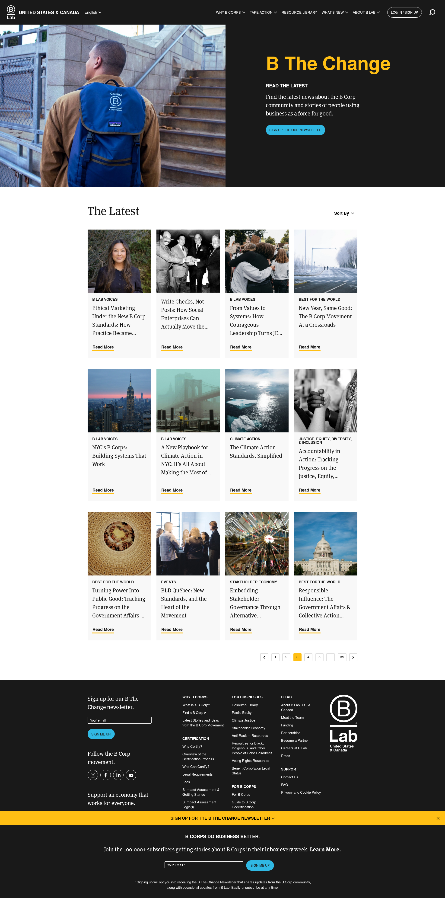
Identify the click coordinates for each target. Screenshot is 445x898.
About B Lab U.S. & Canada (296, 707)
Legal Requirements (197, 774)
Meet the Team (292, 717)
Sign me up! (101, 734)
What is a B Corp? (196, 704)
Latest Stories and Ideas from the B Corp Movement (203, 722)
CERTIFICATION (195, 738)
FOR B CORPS (244, 786)
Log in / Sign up (404, 12)
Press (285, 755)
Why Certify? (192, 746)
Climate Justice (243, 720)
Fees (186, 781)
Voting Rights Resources (250, 760)
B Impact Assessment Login (199, 804)
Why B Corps (228, 12)
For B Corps (241, 794)
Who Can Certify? (195, 766)
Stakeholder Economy (248, 727)
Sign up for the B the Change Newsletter (220, 818)
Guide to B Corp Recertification (244, 804)
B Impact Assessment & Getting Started (200, 792)
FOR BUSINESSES (247, 697)
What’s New (333, 12)
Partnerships (290, 732)
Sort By (341, 213)
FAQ (284, 784)
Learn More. (325, 849)
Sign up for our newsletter (295, 130)
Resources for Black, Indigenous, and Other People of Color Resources (252, 748)
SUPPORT (289, 769)
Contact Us (289, 776)
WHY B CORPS (194, 697)
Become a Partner (295, 740)
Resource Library (299, 12)
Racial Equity (242, 712)
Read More (103, 347)
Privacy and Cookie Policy (301, 792)
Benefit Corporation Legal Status (251, 770)
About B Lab (364, 12)
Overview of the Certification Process (198, 756)
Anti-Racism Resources (250, 735)
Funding (287, 724)
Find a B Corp (192, 712)
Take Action (261, 12)
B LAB (286, 697)
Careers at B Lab (294, 747)
